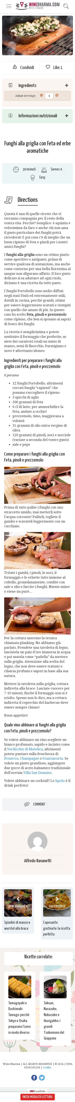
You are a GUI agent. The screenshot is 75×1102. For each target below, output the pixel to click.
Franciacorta (52, 758)
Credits (47, 1067)
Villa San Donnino (37, 773)
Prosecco (11, 758)
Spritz (60, 781)
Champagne (29, 758)
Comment (39, 804)
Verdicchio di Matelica (25, 749)
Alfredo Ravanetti (37, 861)
